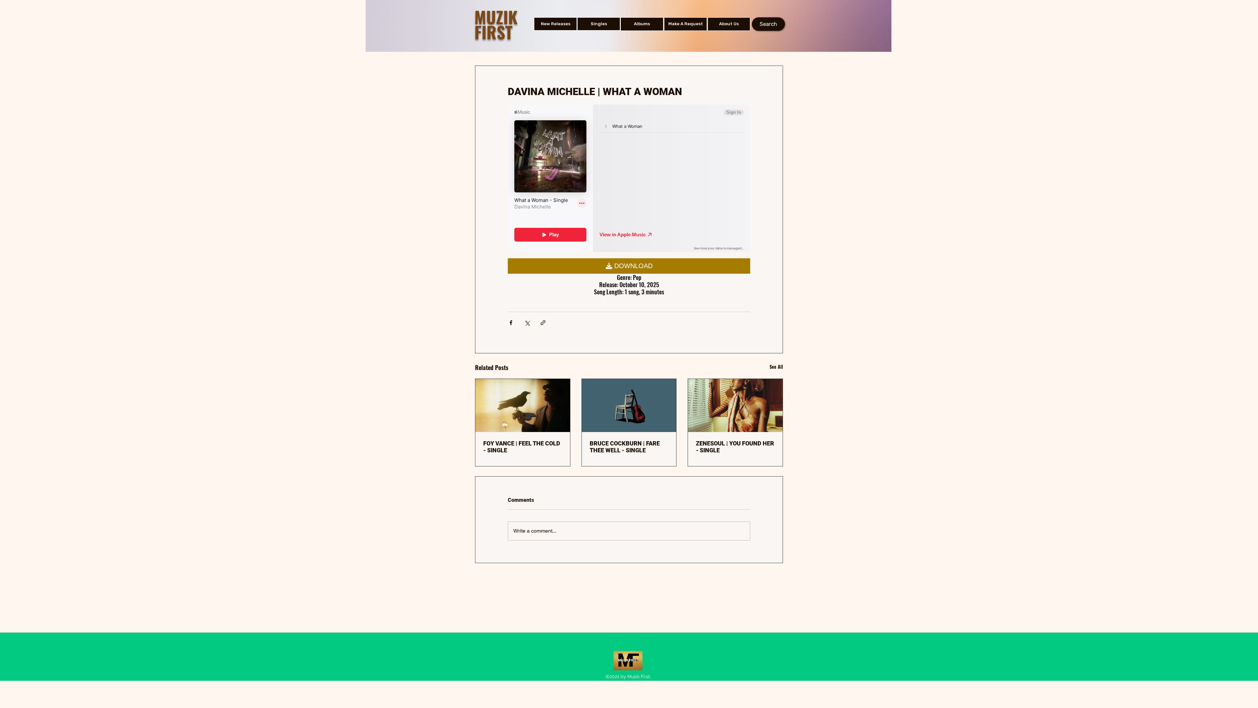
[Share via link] (543, 323)
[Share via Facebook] (511, 323)
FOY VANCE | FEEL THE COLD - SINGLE (521, 447)
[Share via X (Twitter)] (527, 323)
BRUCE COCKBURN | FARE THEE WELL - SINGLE (625, 447)
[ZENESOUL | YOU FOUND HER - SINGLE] (735, 405)
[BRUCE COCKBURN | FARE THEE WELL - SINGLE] (629, 405)
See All (776, 366)
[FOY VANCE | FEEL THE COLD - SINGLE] (522, 405)
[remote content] (629, 179)
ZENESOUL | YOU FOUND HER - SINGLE (735, 447)
